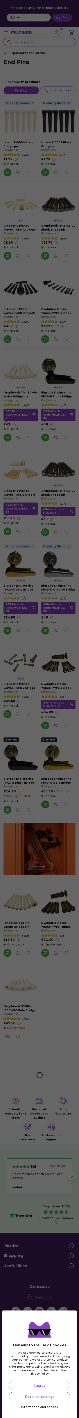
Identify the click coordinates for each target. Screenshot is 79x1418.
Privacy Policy (39, 1373)
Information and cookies (39, 1407)
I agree (39, 1385)
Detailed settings (39, 1396)
